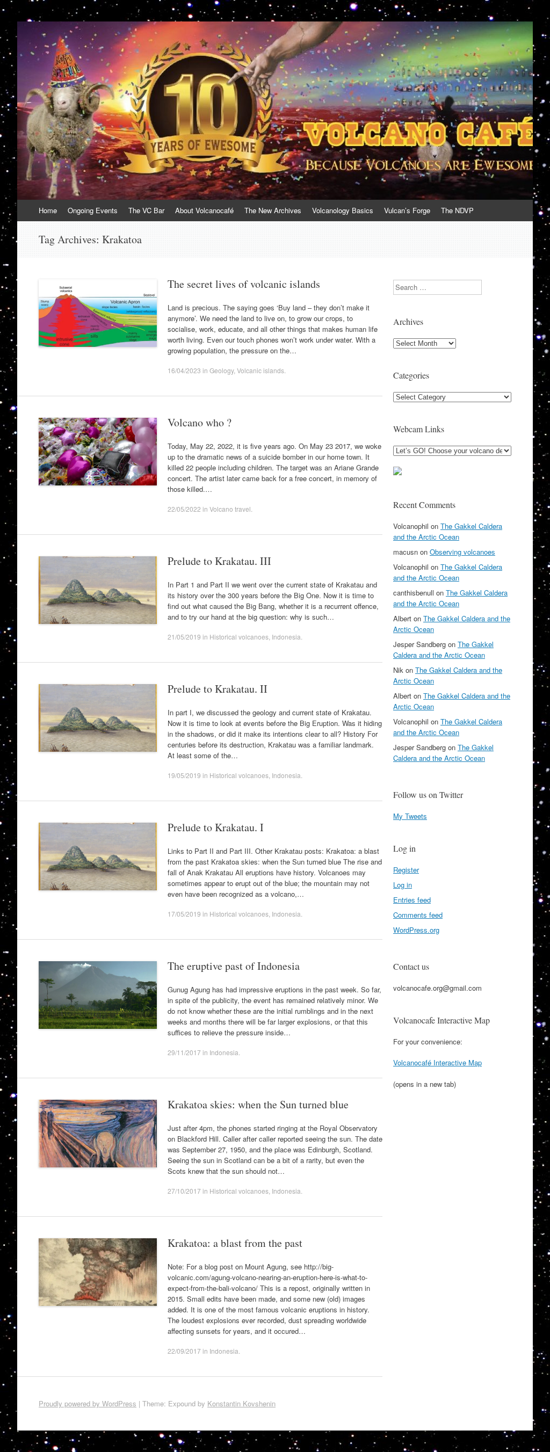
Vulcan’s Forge (407, 210)
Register (406, 870)
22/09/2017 (184, 1350)
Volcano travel (230, 508)
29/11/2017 (184, 1052)
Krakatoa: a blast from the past (235, 1243)
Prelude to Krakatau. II (217, 688)
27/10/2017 (184, 1190)
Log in (402, 885)
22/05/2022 (184, 508)
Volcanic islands (260, 370)
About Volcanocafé (204, 210)
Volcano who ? (199, 422)
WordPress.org (416, 930)
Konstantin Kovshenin (241, 1403)
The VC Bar (146, 210)
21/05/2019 (184, 636)
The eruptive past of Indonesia (234, 966)
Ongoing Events (93, 210)
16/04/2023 (184, 370)
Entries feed (412, 900)
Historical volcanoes (239, 636)
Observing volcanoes (462, 552)
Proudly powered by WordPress (87, 1403)
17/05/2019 (184, 913)
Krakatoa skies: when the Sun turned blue (258, 1104)
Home (48, 210)
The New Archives (272, 210)
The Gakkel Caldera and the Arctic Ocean (447, 531)
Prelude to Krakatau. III (219, 561)
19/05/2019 (184, 775)
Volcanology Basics (342, 210)
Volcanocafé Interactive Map (437, 1062)
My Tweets (410, 816)
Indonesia (286, 636)
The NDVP (457, 210)
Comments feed (418, 915)
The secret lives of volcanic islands (244, 284)
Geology (221, 370)
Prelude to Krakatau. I (216, 827)
